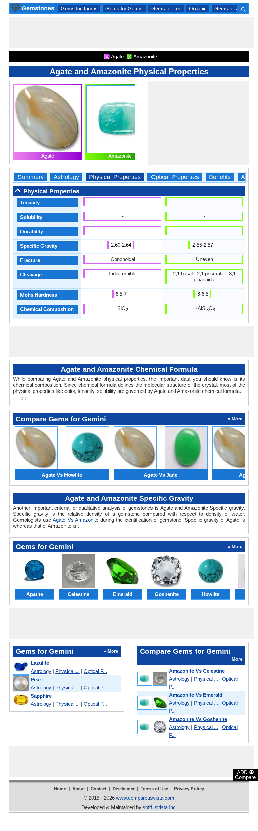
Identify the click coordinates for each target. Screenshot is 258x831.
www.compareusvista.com (145, 798)
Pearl (37, 679)
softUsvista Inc (159, 807)
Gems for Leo (166, 8)
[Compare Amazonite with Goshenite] (152, 727)
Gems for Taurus (79, 8)
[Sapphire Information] (20, 700)
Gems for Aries (231, 8)
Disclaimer (124, 788)
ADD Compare (245, 774)
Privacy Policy (189, 788)
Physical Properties (115, 177)
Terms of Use (154, 788)
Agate (47, 156)
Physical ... (67, 671)
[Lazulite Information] (20, 667)
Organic (198, 8)
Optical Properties (175, 177)
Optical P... (95, 671)
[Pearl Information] (20, 683)
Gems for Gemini (124, 8)
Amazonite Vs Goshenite (198, 719)
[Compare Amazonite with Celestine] (152, 679)
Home (60, 788)
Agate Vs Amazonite (76, 520)
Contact (98, 788)
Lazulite (40, 663)
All (244, 177)
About (78, 788)
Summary (31, 177)
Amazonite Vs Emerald (195, 695)
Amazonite (120, 156)
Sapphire (41, 696)
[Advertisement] (131, 32)
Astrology (66, 177)
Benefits (220, 177)
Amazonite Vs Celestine (197, 671)
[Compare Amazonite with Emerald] (152, 703)
